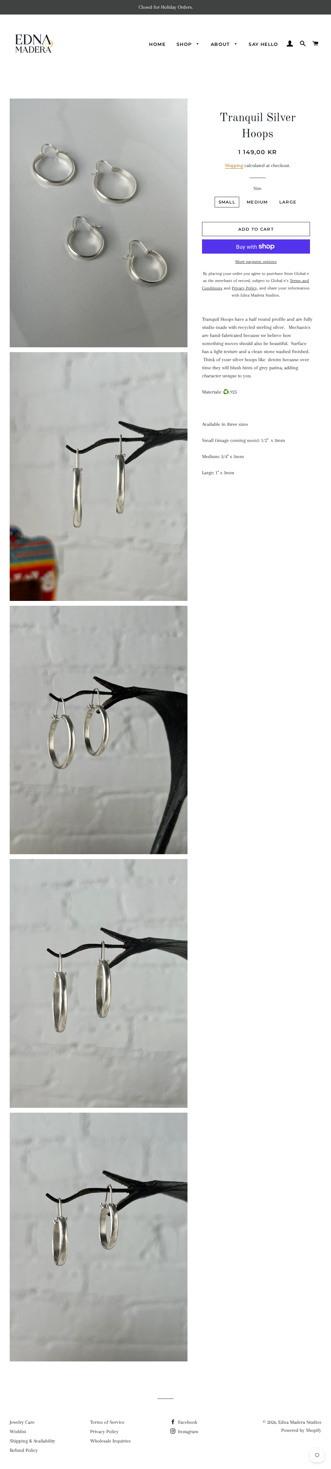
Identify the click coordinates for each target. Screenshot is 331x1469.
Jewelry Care (22, 1422)
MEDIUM (257, 202)
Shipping (234, 165)
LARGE (288, 202)
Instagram (187, 1431)
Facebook (187, 1422)
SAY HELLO (263, 44)
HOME (157, 44)
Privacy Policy (104, 1431)
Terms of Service (107, 1422)
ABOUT (221, 44)
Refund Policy (24, 1450)
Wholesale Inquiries (110, 1441)
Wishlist (18, 1431)
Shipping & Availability (32, 1441)
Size (257, 188)
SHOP (185, 44)
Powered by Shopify (301, 1430)
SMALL (227, 202)
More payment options (256, 261)
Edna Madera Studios (299, 1422)
